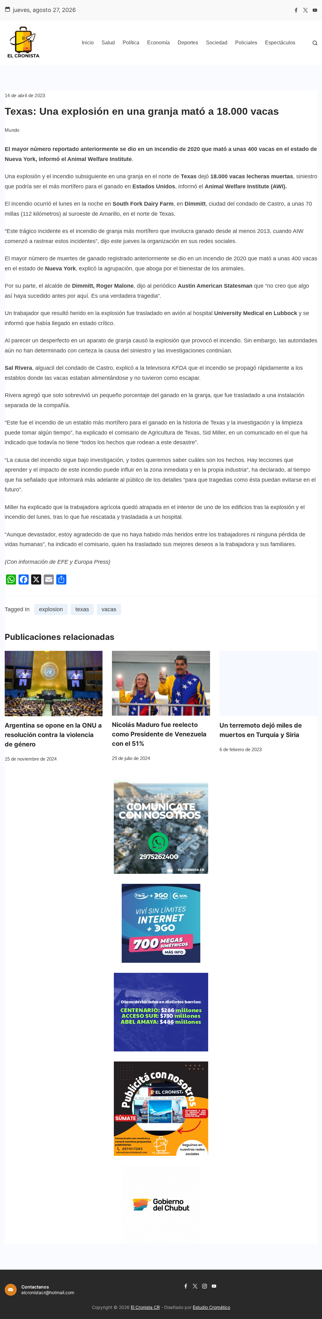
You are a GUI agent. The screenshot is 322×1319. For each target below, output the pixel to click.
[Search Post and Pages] (315, 43)
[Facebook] (296, 10)
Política (131, 42)
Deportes (188, 42)
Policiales (246, 42)
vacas (109, 609)
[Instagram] (204, 1286)
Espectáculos (280, 42)
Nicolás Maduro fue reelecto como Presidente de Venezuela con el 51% (159, 734)
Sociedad (216, 42)
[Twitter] (305, 10)
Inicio (88, 42)
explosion (51, 609)
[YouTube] (315, 10)
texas (82, 609)
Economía (158, 42)
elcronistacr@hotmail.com (47, 1292)
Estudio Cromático (211, 1307)
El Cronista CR (145, 1307)
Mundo (12, 130)
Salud (108, 42)
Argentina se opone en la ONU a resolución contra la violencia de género (53, 735)
